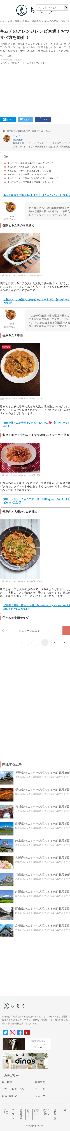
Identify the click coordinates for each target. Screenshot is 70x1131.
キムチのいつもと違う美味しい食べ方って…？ (30, 163)
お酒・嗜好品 (9, 1096)
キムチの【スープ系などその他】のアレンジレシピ (33, 178)
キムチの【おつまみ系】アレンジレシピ (27, 167)
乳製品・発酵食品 (31, 21)
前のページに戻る (29, 630)
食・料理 (15, 21)
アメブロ (17, 136)
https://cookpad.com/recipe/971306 (23, 475)
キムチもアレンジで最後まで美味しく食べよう (30, 182)
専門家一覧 (55, 1114)
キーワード (13, 1114)
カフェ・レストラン (13, 1089)
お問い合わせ (36, 1112)
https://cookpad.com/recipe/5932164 (24, 581)
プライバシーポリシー (46, 1113)
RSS (64, 1110)
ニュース (40, 1089)
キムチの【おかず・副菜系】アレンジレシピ (29, 170)
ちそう (3, 21)
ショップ (40, 1096)
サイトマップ (6, 1112)
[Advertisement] (35, 59)
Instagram (18, 140)
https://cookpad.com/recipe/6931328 (24, 398)
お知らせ (28, 1113)
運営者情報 (21, 1114)
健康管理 (40, 1082)
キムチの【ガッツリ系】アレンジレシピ (27, 174)
